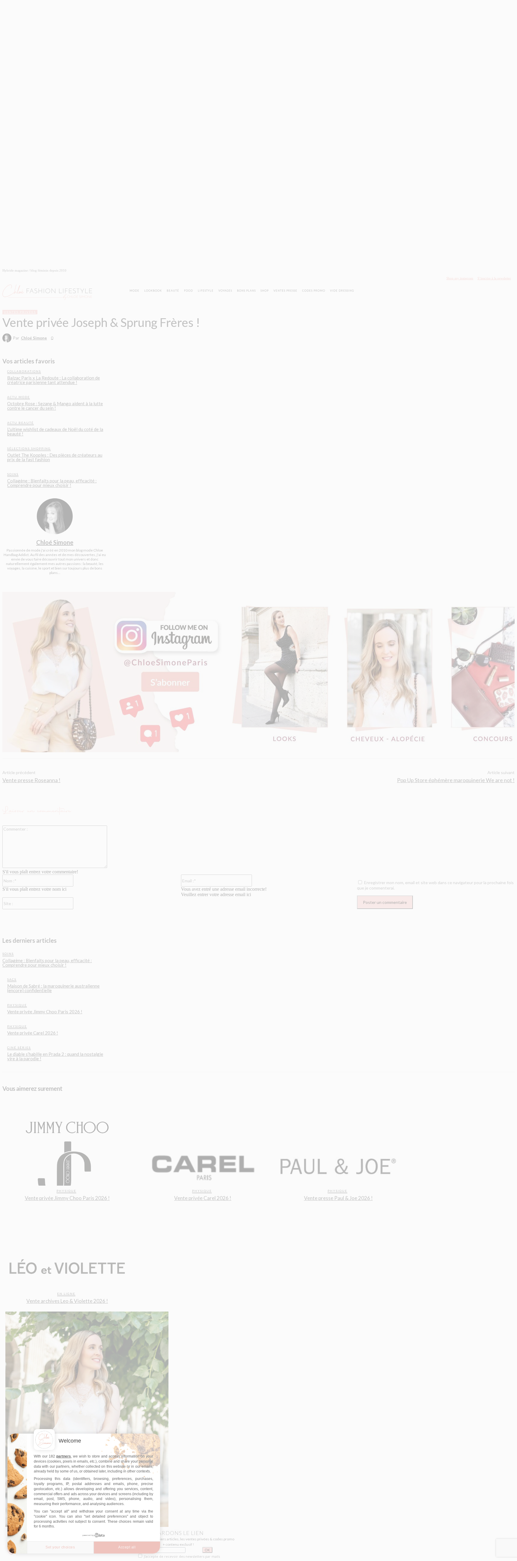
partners (63, 1456)
